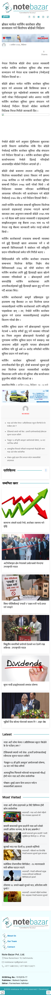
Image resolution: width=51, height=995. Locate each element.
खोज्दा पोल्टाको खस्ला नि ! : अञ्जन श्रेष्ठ (25, 722)
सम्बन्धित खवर (10, 483)
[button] (48, 992)
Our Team (12, 941)
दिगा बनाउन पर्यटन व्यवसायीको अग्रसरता (20, 784)
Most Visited (11, 797)
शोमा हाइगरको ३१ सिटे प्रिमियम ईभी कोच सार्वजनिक (24, 807)
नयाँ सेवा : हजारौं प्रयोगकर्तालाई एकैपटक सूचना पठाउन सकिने (25, 754)
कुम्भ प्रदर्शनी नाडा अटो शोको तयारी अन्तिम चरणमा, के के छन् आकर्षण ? (23, 828)
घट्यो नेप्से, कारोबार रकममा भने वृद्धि (24, 524)
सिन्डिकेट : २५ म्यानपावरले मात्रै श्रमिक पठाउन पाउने (24, 866)
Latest (7, 734)
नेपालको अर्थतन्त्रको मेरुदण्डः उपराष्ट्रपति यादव (23, 565)
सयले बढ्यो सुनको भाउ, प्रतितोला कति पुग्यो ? (25, 887)
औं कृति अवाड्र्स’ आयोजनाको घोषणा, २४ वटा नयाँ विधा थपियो (24, 764)
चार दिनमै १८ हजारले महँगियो (21, 847)
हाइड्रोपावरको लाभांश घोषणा (20, 685)
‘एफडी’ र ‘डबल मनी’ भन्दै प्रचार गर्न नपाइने (25, 605)
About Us (11, 936)
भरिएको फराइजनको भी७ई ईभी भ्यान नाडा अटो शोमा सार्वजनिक (24, 774)
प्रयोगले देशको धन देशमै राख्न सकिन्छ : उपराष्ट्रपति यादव (24, 646)
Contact (11, 947)
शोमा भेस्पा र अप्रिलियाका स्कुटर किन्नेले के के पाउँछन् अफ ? (25, 744)
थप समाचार (25, 414)
